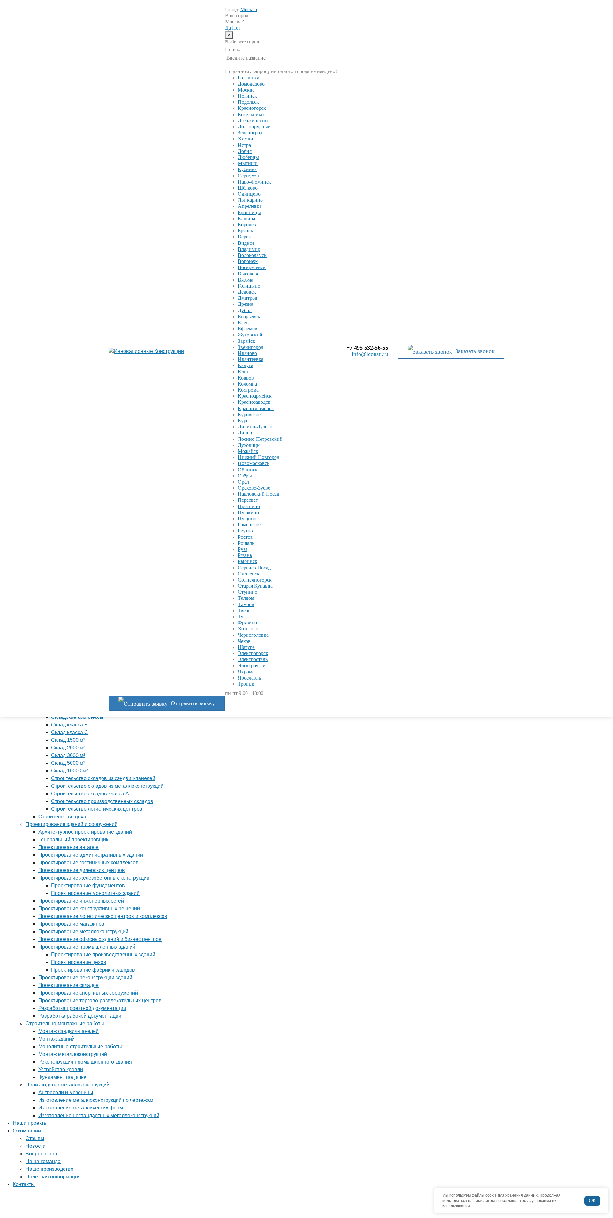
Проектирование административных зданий (90, 855)
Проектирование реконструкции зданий (85, 977)
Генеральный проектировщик (73, 839)
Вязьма (245, 279)
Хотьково (248, 628)
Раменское (249, 524)
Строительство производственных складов (102, 801)
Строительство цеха (62, 816)
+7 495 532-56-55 (367, 347)
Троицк (246, 684)
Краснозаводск (254, 402)
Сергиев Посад (254, 567)
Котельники (251, 114)
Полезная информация (53, 1176)
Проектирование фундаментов (88, 885)
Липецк (246, 432)
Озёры (245, 475)
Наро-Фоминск (254, 181)
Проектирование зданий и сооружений (71, 824)
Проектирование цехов (78, 962)
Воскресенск (252, 267)
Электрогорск (253, 653)
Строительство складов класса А (90, 793)
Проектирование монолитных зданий (95, 893)
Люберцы (248, 157)
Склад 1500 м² (68, 740)
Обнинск (248, 469)
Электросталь (253, 659)
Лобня (245, 151)
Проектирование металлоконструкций (83, 931)
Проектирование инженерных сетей (81, 901)
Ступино (247, 592)
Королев (247, 224)
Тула (243, 616)
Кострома (248, 390)
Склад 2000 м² (68, 747)
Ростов (245, 537)
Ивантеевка (250, 359)
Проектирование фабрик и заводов (93, 970)
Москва (248, 9)
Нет (236, 28)
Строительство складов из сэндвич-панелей (103, 778)
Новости (36, 1146)
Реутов (245, 530)
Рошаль (246, 543)
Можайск (248, 451)
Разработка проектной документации (82, 1008)
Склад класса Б (69, 724)
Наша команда (43, 1161)
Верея (244, 236)
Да (228, 28)
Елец (243, 322)
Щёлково (248, 188)
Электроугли (252, 665)
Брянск (245, 230)
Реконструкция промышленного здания (85, 1061)
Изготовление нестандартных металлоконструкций (98, 1115)
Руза (242, 549)
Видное (246, 243)
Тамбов (246, 604)
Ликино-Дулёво (255, 426)
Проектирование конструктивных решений (89, 908)
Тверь (244, 610)
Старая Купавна (255, 586)
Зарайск (246, 341)
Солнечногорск (255, 580)
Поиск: (232, 49)
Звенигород (250, 347)
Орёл (243, 482)
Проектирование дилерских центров (81, 870)
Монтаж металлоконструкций (72, 1054)
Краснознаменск (256, 408)
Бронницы (249, 212)
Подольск (248, 102)
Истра (244, 145)
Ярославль (249, 677)
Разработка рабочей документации (79, 1016)
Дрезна (245, 304)
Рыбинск (247, 561)
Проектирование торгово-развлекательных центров (100, 1000)
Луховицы (249, 445)
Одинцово (249, 194)
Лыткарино (250, 200)
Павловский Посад (258, 494)
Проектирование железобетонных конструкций (93, 878)
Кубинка (247, 169)
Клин (244, 371)
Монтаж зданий (56, 1038)
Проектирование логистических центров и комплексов (102, 916)
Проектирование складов (68, 985)
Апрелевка (249, 206)
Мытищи (248, 163)
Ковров (246, 377)
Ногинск (247, 96)
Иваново (247, 353)
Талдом (246, 598)
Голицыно (249, 286)
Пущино (247, 518)
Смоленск (249, 573)
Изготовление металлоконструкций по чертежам (95, 1100)
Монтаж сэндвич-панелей (68, 1031)
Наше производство (49, 1169)
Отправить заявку (193, 703)
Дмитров (247, 298)
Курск (244, 420)
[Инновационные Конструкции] (156, 351)
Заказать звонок (475, 351)
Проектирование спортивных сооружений (88, 993)
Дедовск (247, 292)
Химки (245, 138)
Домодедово (251, 83)
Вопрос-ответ (41, 1153)
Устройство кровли (60, 1069)
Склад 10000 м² (69, 770)
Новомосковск (253, 463)
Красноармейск (255, 396)
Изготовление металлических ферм (80, 1107)
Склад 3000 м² (68, 755)
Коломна (247, 384)
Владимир (249, 249)
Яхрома (246, 671)
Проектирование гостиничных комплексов (88, 862)
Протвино (249, 506)
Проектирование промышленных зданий (86, 947)
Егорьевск (249, 316)
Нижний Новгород (258, 457)
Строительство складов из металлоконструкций (107, 786)
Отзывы (35, 1138)
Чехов (244, 641)
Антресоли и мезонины (65, 1092)
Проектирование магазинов (71, 924)
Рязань (245, 555)
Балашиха (248, 77)
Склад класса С (69, 732)
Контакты (24, 1184)
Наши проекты (30, 1123)
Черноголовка (253, 635)
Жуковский (250, 334)
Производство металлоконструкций (68, 1084)
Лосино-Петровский (260, 439)
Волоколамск (252, 255)
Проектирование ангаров (68, 847)
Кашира (246, 218)
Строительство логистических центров (96, 809)
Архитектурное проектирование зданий (85, 832)
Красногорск (252, 108)
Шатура (246, 647)
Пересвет (248, 500)
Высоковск (250, 273)
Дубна (245, 310)
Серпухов (248, 175)
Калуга (245, 365)
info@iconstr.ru (370, 354)
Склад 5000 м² (68, 763)
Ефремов (247, 328)
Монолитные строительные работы (80, 1046)
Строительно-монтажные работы (65, 1023)
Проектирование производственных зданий (103, 954)
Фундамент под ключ (62, 1077)
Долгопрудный (254, 126)
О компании (27, 1130)
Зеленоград (250, 132)
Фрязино (247, 622)
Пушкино (248, 512)
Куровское (249, 414)
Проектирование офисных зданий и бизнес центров (100, 939)
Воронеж (248, 261)
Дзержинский (253, 120)
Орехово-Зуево (254, 488)
